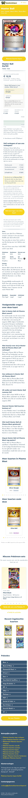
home (2, 11)
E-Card (5, 673)
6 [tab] (19, 603)
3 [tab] (10, 603)
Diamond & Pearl (8, 669)
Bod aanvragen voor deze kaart (14, 212)
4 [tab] (13, 603)
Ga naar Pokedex (14, 718)
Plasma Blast (22, 11)
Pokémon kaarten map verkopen (13, 737)
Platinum (6, 694)
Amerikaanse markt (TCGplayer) (13, 138)
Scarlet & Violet (8, 701)
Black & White (14, 11)
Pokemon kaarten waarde (11, 745)
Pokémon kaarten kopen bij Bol (11, 776)
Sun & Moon (7, 705)
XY (4, 712)
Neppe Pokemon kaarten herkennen (14, 756)
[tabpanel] (14, 479)
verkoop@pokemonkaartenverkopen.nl (13, 785)
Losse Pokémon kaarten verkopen (14, 739)
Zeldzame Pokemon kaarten (12, 758)
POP (4, 698)
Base (4, 662)
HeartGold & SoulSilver (10, 680)
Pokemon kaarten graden (11, 752)
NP (4, 687)
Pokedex (7, 11)
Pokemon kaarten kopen (14, 58)
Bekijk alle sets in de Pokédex (13, 607)
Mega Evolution (8, 683)
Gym (4, 676)
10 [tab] (22, 537)
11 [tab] (24, 537)
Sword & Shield (8, 708)
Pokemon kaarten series (11, 754)
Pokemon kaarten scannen (11, 748)
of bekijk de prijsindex (14, 612)
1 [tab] (3, 537)
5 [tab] (16, 603)
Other (5, 690)
